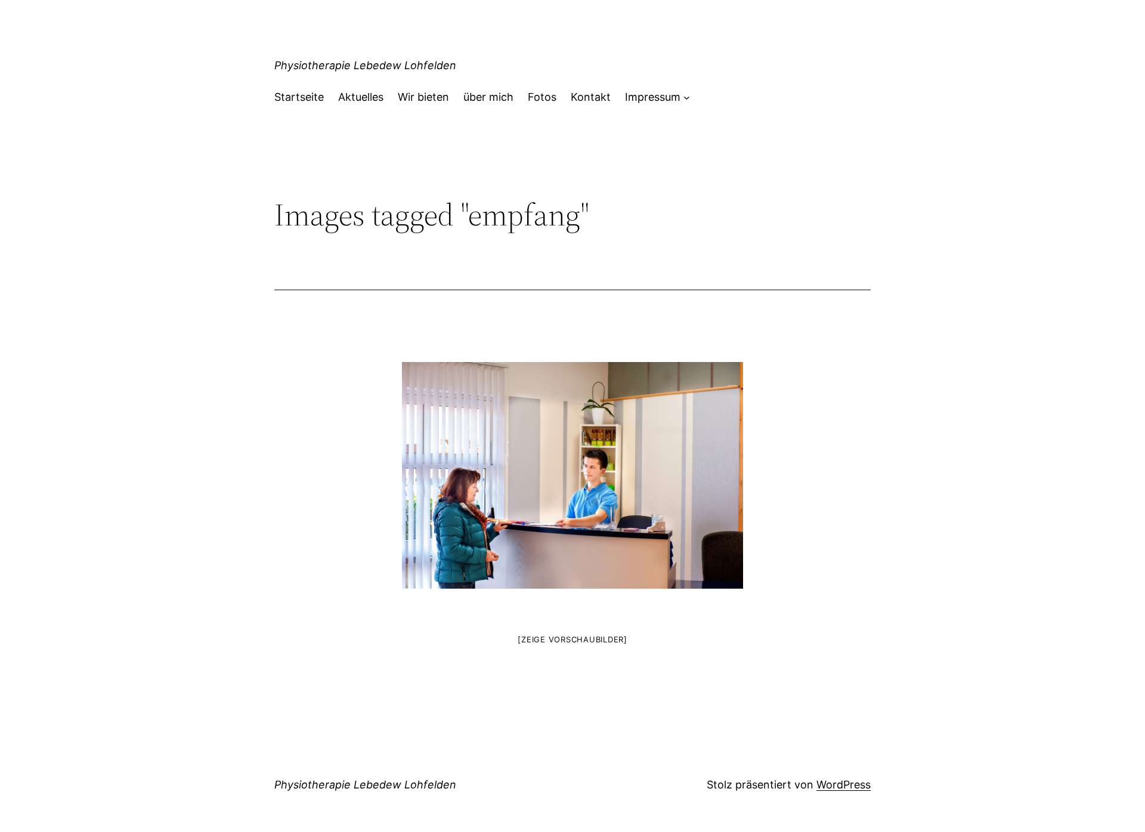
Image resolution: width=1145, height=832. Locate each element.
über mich (488, 97)
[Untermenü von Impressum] (686, 97)
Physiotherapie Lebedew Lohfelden (365, 65)
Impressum (652, 97)
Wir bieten (423, 97)
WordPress (843, 784)
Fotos (542, 97)
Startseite (299, 97)
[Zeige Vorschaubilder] (572, 639)
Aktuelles (360, 97)
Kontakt (591, 97)
